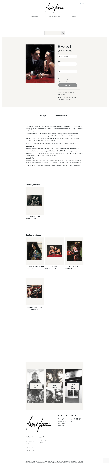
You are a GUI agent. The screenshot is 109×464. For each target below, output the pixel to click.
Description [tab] (44, 116)
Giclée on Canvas (65, 99)
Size (59, 53)
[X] (72, 422)
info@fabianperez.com (45, 440)
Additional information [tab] (60, 116)
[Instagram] (72, 419)
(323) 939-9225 (30, 450)
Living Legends (54, 386)
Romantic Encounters (70, 97)
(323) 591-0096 (30, 447)
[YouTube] (77, 419)
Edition (60, 61)
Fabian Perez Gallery (73, 386)
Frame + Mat (61, 69)
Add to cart (67, 85)
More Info (32, 223)
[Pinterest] (80, 419)
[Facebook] (74, 419)
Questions (41, 442)
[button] (52, 47)
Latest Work (36, 386)
